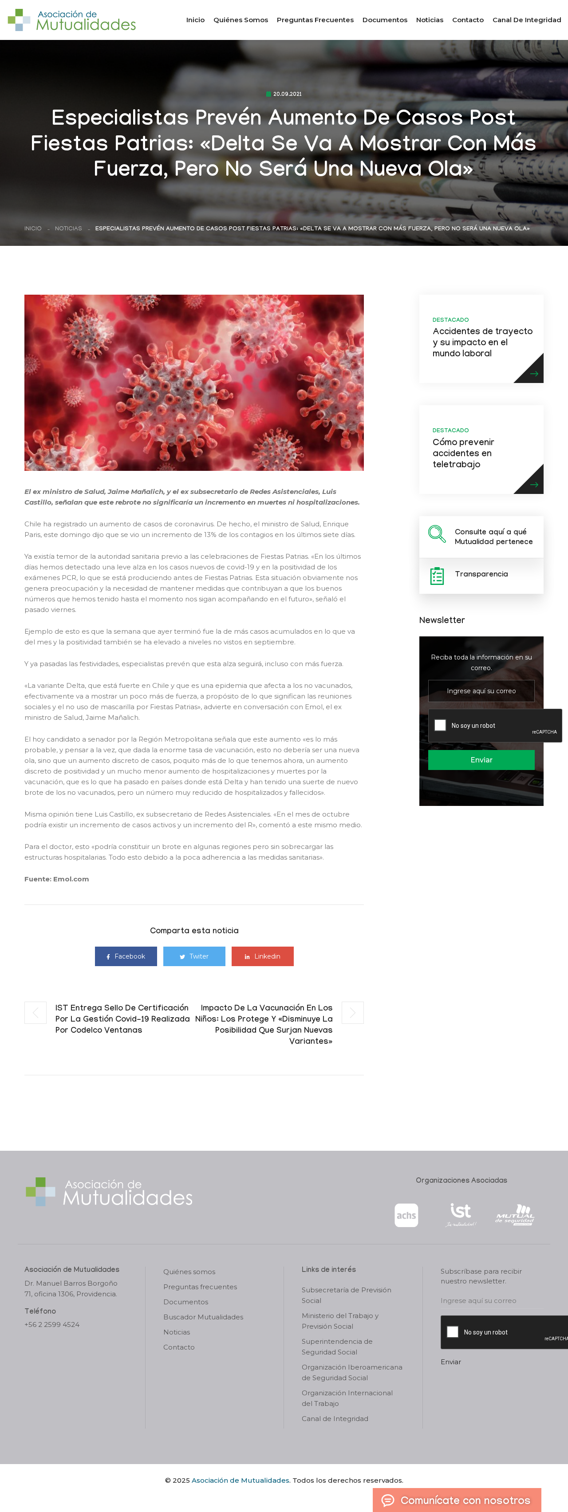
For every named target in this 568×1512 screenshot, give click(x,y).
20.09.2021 (287, 95)
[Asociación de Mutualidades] (71, 19)
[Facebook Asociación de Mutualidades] (275, 1496)
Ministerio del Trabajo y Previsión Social (340, 1320)
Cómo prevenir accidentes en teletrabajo (463, 454)
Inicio (195, 20)
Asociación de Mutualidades (240, 1480)
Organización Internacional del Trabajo (347, 1398)
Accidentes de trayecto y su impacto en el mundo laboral (482, 344)
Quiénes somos (240, 20)
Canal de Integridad (527, 20)
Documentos (385, 20)
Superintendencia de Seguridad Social (337, 1346)
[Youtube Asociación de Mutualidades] (291, 1496)
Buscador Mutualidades (203, 1317)
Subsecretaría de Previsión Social (346, 1295)
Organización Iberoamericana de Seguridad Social (352, 1372)
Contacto (468, 20)
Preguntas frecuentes (315, 20)
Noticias (429, 20)
